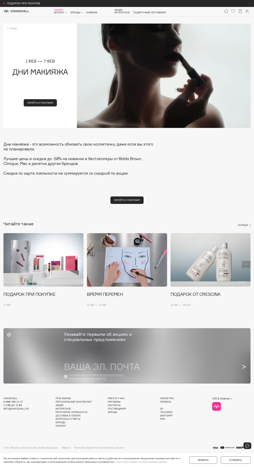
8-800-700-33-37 (13, 402)
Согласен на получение (96, 376)
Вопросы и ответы (68, 419)
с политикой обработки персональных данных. (141, 461)
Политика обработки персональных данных (99, 447)
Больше (243, 225)
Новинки (91, 12)
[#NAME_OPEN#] (247, 445)
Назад (13, 28)
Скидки (58, 10)
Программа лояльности (71, 412)
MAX (162, 419)
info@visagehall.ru (16, 408)
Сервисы (165, 402)
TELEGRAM (166, 412)
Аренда (112, 412)
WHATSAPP (166, 415)
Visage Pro (167, 398)
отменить (235, 460)
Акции (118, 10)
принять (203, 460)
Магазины (114, 402)
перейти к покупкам (40, 102)
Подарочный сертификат (149, 12)
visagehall (10, 398)
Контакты (114, 405)
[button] (7, 264)
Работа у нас (116, 398)
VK (161, 408)
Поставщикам (117, 408)
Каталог (61, 426)
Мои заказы (63, 398)
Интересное (122, 12)
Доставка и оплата (68, 415)
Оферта (65, 447)
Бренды (60, 422)
